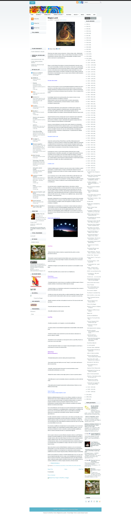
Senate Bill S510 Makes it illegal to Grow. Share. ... (93, 235)
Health (76, 14)
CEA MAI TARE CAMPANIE (93, 347)
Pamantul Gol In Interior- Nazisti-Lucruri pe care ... (93, 380)
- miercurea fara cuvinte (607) (39, 93)
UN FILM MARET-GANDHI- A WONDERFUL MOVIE (93, 179)
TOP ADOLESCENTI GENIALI (94, 328)
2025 (87, 26)
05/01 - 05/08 (90, 138)
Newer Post (50, 469)
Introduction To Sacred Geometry (92, 325)
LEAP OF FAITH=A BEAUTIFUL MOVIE (92, 335)
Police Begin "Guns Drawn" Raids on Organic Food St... (94, 228)
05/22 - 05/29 (90, 131)
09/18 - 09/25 (90, 92)
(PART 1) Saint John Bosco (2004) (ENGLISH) (93, 215)
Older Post (81, 469)
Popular (87, 18)
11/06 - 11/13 (90, 76)
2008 (87, 399)
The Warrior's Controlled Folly (93, 292)
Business (39, 14)
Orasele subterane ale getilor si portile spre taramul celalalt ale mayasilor (39, 195)
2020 (87, 38)
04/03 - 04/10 (90, 147)
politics (89, 14)
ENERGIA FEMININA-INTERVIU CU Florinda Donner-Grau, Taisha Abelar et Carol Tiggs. (93, 425)
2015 (87, 49)
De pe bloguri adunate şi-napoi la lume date (39, 206)
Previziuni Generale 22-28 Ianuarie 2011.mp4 (92, 322)
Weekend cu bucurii (37, 74)
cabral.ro (35, 125)
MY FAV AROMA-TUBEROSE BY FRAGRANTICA (95, 407)
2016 (87, 47)
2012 (87, 56)
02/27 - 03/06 (90, 158)
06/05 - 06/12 (90, 126)
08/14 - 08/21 (90, 103)
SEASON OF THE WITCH (93, 362)
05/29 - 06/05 (90, 129)
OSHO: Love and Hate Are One (94, 271)
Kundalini (35, 105)
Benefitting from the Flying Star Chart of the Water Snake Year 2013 (92, 450)
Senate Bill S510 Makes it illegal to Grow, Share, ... (93, 232)
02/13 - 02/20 (90, 163)
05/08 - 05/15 (90, 135)
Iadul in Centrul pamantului (93, 373)
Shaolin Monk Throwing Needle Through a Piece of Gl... (94, 176)
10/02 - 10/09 (90, 87)
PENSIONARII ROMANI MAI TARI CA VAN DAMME (93, 280)
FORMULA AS (70, 465)
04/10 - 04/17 (90, 144)
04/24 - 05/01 (90, 140)
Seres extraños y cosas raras (93, 295)
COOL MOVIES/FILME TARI (37, 59)
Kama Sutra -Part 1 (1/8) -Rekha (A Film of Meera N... (94, 359)
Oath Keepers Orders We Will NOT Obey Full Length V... (93, 221)
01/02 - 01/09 (90, 391)
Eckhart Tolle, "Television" (93, 255)
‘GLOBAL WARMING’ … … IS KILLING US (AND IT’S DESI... (94, 183)
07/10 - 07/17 (90, 115)
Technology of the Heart (38, 160)
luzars (34, 185)
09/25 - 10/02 (90, 90)
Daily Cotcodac (36, 155)
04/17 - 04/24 (90, 142)
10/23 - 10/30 (90, 80)
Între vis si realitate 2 (38, 72)
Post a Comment (51, 475)
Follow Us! (36, 23)
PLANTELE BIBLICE (91, 343)
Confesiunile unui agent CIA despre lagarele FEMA (93, 383)
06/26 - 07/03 (90, 119)
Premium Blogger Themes (72, 512)
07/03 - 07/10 (90, 117)
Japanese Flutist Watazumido (93, 368)
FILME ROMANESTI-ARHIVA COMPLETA (95, 434)
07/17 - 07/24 (90, 113)
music (82, 14)
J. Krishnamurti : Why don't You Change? (93, 274)
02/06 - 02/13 (90, 165)
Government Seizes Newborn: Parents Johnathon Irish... (93, 225)
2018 (87, 42)
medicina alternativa (77, 465)
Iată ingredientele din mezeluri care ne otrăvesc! (93, 218)
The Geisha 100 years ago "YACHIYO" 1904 (93, 249)
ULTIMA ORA (90, 201)
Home (32, 2)
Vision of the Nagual (91, 304)
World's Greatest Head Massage (92, 208)
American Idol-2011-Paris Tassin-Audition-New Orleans (94, 356)
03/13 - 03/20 (90, 154)
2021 (87, 35)
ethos (34, 92)
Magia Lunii (53, 18)
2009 (87, 396)
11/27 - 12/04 (90, 69)
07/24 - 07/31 (90, 110)
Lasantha (64, 512)
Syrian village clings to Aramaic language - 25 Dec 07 (94, 195)
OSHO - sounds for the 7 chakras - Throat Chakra (93, 268)
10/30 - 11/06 (90, 78)
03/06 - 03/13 (90, 156)
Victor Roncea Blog (37, 131)
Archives (93, 18)
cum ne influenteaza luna (57, 465)
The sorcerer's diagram (92, 290)
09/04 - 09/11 (90, 96)
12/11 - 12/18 (90, 65)
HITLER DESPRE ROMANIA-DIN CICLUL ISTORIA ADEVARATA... (93, 339)
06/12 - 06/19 (90, 124)
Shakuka (35, 83)
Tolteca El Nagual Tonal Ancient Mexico (92, 301)
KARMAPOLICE (40, 7)
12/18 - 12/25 (90, 62)
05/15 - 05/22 (90, 133)
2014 (87, 51)
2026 (87, 24)
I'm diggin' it (36, 138)
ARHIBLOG (35, 78)
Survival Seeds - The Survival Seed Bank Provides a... (93, 238)
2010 (87, 394)
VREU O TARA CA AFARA (93, 353)
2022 (87, 33)
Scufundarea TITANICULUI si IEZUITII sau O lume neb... (93, 211)
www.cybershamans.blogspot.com (37, 270)
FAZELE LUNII (65, 465)
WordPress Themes (53, 512)
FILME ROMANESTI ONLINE (37, 51)
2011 (87, 58)
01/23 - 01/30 (90, 170)
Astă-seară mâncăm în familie (39, 156)
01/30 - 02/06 (90, 167)
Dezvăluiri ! (35, 111)
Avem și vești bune (37, 79)
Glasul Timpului (90, 284)
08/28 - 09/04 (90, 99)
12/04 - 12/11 (90, 67)
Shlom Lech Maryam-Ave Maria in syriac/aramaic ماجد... (92, 191)
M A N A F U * (36, 97)
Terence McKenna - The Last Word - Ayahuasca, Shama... (94, 252)
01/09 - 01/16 (90, 389)
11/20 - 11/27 (90, 71)
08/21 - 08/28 (90, 101)
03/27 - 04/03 (90, 149)
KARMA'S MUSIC (35, 242)
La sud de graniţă (91, 345)
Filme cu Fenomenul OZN (38, 201)
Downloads (47, 14)
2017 (87, 44)
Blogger (41, 298)
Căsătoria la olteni (36, 140)
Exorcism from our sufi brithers (95, 461)
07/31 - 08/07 (90, 108)
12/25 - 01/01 (90, 60)
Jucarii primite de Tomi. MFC (39, 107)
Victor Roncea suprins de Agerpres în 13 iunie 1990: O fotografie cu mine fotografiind (39, 134)
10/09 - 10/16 (90, 85)
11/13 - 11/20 (90, 74)
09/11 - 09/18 (90, 94)
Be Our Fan (36, 27)
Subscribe (36, 18)
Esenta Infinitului (37, 200)
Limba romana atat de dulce (93, 282)
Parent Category (59, 14)
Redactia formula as (55, 463)
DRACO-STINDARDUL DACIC (92, 416)
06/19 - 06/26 (90, 122)
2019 (87, 40)
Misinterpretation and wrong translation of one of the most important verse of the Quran (39, 163)
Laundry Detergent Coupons (82, 512)
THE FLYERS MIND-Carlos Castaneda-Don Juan (93, 288)
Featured (68, 14)
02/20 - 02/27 (90, 161)
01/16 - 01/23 (90, 387)
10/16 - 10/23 (90, 83)
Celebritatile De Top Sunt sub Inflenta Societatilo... (93, 371)
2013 (87, 53)
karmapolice (41, 264)
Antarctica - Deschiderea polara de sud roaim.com (94, 377)
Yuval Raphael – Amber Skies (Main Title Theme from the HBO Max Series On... (96, 444)
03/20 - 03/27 (90, 151)
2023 (87, 31)
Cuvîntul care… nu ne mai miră (94, 276)
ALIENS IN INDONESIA (92, 315)
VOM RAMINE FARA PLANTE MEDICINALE (94, 242)
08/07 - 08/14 (90, 106)
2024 (87, 28)
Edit (94, 14)
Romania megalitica (37, 144)
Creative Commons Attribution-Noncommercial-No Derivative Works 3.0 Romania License (38, 267)
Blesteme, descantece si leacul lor (95, 470)
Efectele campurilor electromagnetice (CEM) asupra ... (93, 331)
